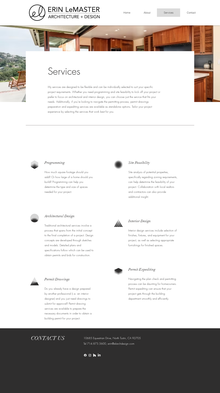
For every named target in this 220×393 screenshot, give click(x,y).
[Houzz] (94, 355)
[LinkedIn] (99, 355)
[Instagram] (90, 355)
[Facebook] (85, 355)
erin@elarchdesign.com (121, 343)
